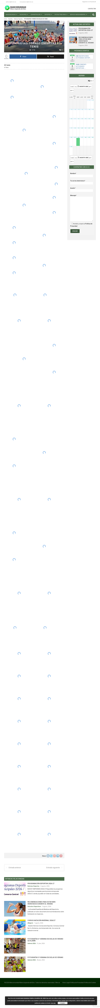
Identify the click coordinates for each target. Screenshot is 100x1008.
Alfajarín (30, 923)
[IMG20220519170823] (49, 834)
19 (78, 128)
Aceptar (62, 1003)
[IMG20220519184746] (56, 184)
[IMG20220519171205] (49, 766)
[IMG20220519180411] (19, 406)
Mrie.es (57, 982)
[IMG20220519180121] (49, 593)
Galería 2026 (32, 943)
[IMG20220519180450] (54, 345)
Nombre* (73, 173)
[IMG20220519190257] (24, 130)
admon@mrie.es (11, 2)
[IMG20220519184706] (54, 212)
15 (89, 118)
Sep (90, 86)
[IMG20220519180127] (19, 593)
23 (92, 128)
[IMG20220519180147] (44, 546)
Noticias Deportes (18, 19)
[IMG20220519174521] (45, 627)
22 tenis (7, 65)
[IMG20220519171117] (19, 789)
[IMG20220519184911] (26, 173)
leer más (53, 1003)
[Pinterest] (60, 855)
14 (85, 118)
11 (75, 118)
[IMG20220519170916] (19, 812)
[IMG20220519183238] (14, 258)
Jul (76, 86)
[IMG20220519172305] (49, 699)
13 (82, 118)
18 (75, 128)
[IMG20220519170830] (19, 834)
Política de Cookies (90, 982)
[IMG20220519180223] (49, 499)
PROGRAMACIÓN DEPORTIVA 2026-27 (41, 883)
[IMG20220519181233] (19, 321)
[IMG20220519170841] (49, 812)
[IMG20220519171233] (19, 766)
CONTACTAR (92, 8)
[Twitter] (51, 855)
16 (92, 118)
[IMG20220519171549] (49, 744)
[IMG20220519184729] (24, 205)
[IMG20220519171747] (19, 721)
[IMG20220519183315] (44, 235)
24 (71, 137)
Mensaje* (73, 195)
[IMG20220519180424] (54, 372)
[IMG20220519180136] (14, 559)
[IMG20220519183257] (14, 242)
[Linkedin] (57, 855)
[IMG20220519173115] (49, 653)
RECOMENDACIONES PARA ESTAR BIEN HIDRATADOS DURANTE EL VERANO (41, 903)
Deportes (10, 19)
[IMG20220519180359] (49, 406)
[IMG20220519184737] (54, 197)
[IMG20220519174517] (19, 653)
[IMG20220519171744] (49, 721)
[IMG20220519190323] (12, 80)
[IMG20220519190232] (56, 167)
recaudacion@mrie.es (26, 2)
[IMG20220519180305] (14, 466)
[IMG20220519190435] (12, 97)
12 (78, 118)
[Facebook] (48, 855)
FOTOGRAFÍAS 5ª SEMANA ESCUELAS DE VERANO (45, 957)
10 (71, 118)
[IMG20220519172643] (49, 676)
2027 (71, 90)
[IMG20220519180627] (49, 321)
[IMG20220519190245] (54, 143)
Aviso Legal (66, 982)
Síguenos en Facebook (89, 1)
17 (71, 128)
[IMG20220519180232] (19, 499)
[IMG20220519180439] (24, 359)
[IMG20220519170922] (49, 789)
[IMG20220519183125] (14, 273)
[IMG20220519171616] (19, 744)
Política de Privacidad (76, 982)
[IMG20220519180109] (15, 627)
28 (85, 137)
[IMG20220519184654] (14, 227)
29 (89, 137)
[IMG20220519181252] (45, 295)
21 (85, 128)
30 (92, 137)
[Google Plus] (54, 855)
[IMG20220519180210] (14, 533)
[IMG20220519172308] (19, 699)
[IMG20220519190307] (54, 117)
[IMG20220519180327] (14, 439)
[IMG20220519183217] (44, 265)
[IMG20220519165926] (42, 86)
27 (82, 137)
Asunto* (72, 188)
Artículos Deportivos (34, 906)
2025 (72, 86)
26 (78, 137)
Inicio (5, 19)
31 (71, 146)
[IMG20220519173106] (19, 676)
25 (75, 137)
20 (82, 128)
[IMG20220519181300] (15, 295)
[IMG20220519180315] (44, 452)
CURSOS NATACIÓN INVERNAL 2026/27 (41, 920)
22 (89, 128)
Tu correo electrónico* (77, 181)
